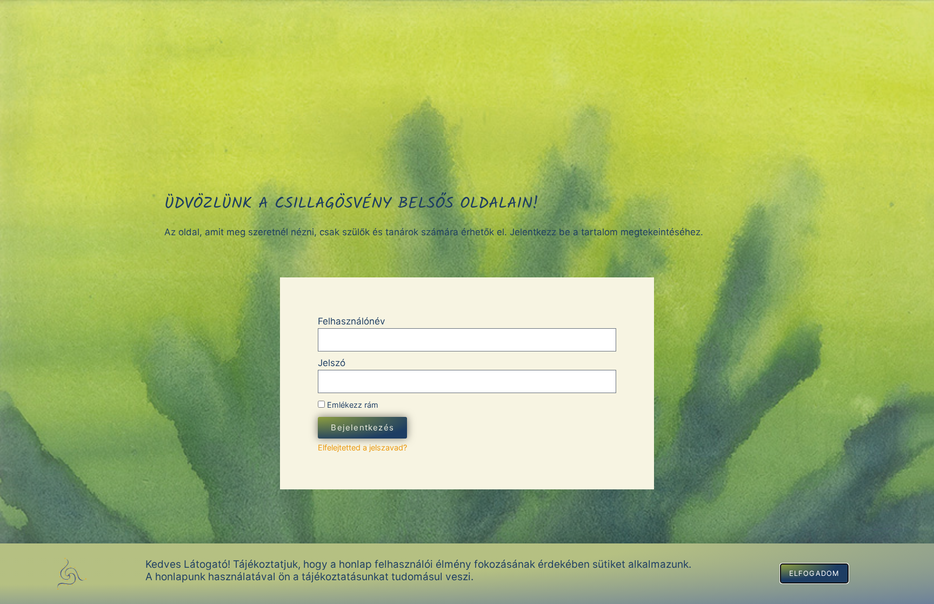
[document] (467, 302)
